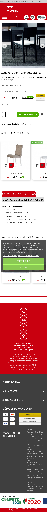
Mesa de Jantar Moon (16, 276)
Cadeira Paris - (15, 173)
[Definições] (32, 17)
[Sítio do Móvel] (12, 9)
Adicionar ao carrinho (28, 114)
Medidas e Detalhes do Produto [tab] (23, 199)
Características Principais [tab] (19, 194)
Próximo (42, 46)
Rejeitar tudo (23, 261)
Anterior (4, 46)
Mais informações (10, 255)
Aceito (23, 267)
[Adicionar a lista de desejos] (42, 114)
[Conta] (26, 17)
